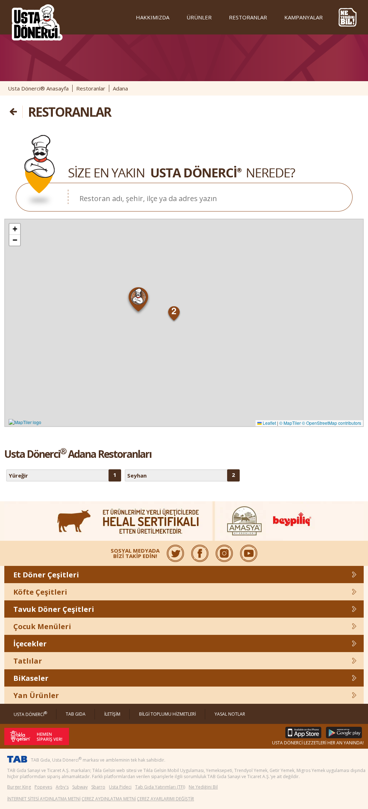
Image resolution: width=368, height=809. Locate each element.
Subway (80, 787)
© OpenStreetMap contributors (331, 423)
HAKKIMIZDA (152, 17)
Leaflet (269, 423)
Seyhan (181, 475)
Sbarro (98, 787)
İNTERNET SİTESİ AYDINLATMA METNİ (43, 799)
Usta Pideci (120, 787)
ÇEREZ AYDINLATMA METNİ (109, 799)
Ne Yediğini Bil (203, 787)
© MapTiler (290, 423)
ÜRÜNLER (199, 17)
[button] (138, 301)
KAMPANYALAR (303, 17)
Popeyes (43, 787)
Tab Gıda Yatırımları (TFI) (160, 787)
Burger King (19, 787)
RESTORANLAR (248, 17)
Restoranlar (90, 88)
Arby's (62, 787)
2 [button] (173, 310)
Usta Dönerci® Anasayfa (38, 88)
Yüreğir (62, 475)
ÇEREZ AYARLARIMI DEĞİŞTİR (165, 799)
